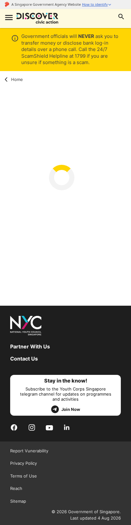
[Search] (121, 17)
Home (17, 79)
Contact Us (24, 358)
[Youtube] (49, 427)
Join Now (70, 409)
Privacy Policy (23, 463)
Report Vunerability (29, 450)
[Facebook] (14, 427)
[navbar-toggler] (8, 18)
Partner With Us (30, 346)
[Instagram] (32, 427)
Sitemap (18, 501)
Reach (16, 488)
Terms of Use (23, 475)
